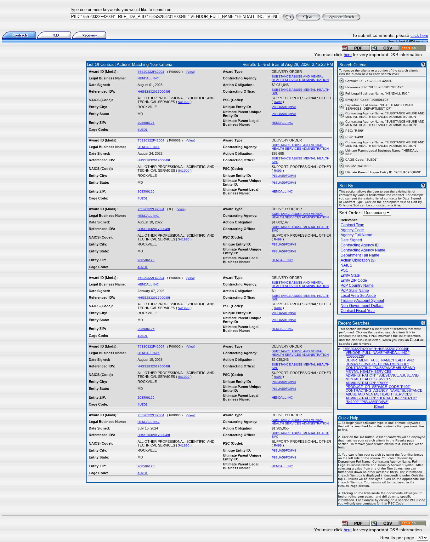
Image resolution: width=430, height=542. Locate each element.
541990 (184, 102)
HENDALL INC (282, 122)
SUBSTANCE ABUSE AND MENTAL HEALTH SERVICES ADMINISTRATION (300, 78)
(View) (190, 71)
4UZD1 (143, 129)
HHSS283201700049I (154, 91)
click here (419, 35)
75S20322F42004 (151, 71)
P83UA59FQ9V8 (284, 107)
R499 (278, 102)
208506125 (146, 122)
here (348, 54)
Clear (379, 406)
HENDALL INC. (149, 78)
